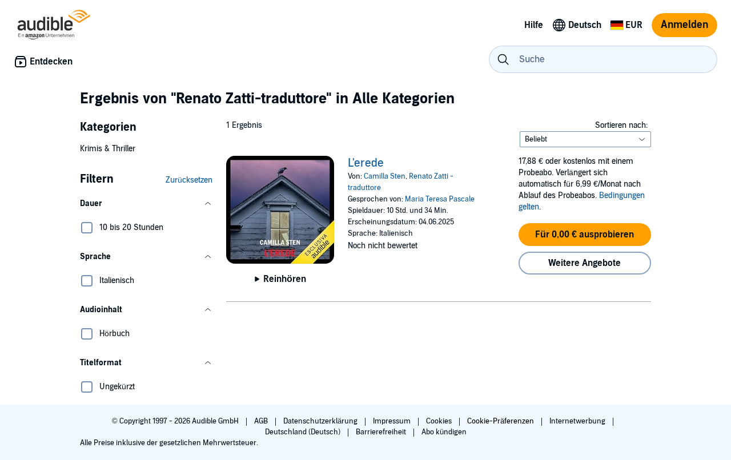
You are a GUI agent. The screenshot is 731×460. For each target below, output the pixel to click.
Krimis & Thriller (107, 149)
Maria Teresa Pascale (440, 199)
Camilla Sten (384, 176)
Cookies (439, 421)
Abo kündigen (444, 432)
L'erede (366, 163)
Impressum (392, 421)
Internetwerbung (578, 421)
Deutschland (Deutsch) (303, 432)
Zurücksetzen (189, 180)
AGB (262, 421)
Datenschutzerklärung (321, 421)
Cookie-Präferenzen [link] (500, 421)
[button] (146, 203)
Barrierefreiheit (382, 432)
